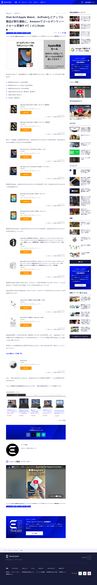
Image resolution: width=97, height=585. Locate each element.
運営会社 (8, 572)
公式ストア (43, 2)
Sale (15, 33)
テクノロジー (15, 568)
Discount (19, 33)
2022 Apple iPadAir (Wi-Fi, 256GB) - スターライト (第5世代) (35, 122)
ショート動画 (14, 462)
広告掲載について (62, 572)
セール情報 (11, 29)
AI (19, 2)
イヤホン (36, 395)
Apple (29, 33)
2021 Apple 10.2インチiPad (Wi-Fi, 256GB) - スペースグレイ (35, 166)
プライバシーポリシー (15, 572)
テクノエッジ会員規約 (40, 572)
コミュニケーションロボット (55, 395)
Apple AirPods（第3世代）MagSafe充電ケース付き (32, 300)
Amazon (26, 112)
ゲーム (30, 2)
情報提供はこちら (9, 574)
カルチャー (36, 2)
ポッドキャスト (51, 568)
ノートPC (16, 395)
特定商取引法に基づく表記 (52, 572)
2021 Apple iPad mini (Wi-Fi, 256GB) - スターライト (33, 211)
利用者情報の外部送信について (28, 572)
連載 (16, 2)
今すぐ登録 (34, 533)
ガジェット (24, 2)
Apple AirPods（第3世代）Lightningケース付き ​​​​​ (32, 317)
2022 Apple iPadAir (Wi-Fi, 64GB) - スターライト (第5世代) (34, 104)
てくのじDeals (10, 33)
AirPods (24, 33)
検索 (82, 2)
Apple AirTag (23, 360)
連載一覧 (80, 261)
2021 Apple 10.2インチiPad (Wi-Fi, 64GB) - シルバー (33, 149)
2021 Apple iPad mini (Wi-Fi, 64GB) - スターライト (33, 193)
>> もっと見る (62, 420)
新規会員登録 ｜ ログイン (90, 2)
